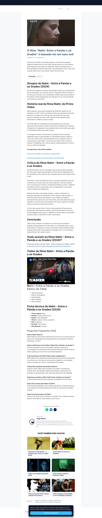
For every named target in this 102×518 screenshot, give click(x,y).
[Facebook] (51, 409)
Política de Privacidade (65, 509)
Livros (48, 8)
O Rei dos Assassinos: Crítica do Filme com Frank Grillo (45, 158)
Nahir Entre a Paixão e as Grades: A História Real (43, 154)
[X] (55, 409)
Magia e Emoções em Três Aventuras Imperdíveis (48, 502)
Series (42, 8)
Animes (54, 8)
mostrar (39, 76)
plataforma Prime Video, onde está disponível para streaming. (50, 246)
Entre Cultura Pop (32, 2)
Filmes (35, 8)
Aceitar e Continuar (51, 513)
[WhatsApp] (46, 409)
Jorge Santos (41, 418)
